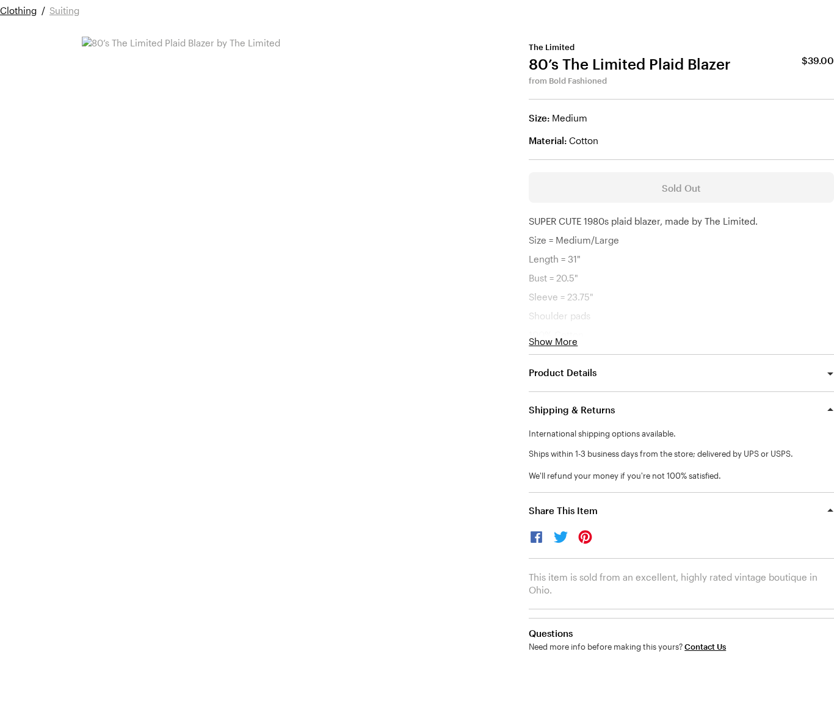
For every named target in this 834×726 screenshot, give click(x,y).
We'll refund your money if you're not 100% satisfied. (625, 476)
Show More (553, 341)
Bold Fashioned (578, 80)
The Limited (552, 47)
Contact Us (705, 647)
